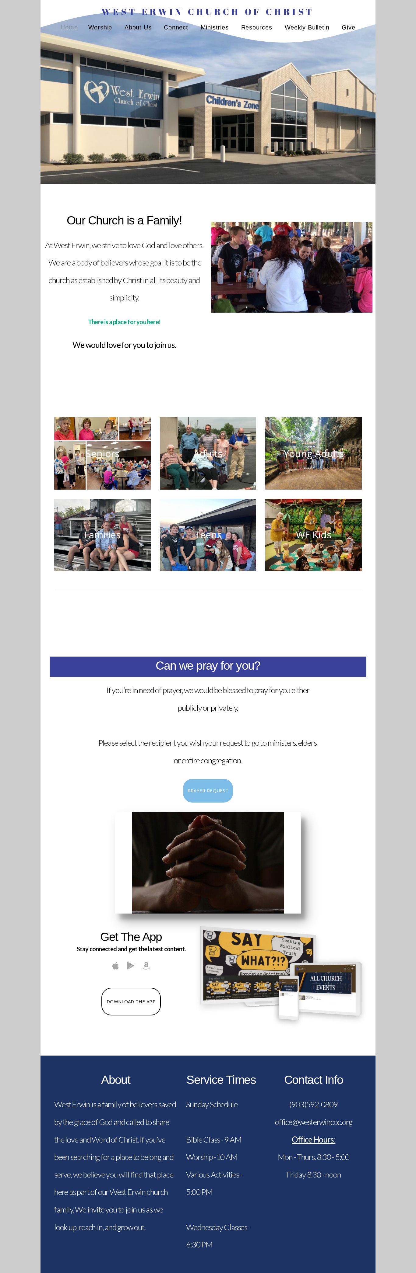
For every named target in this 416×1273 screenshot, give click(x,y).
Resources (257, 27)
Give (348, 27)
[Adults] (208, 489)
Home (69, 27)
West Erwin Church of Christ (208, 11)
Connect (177, 27)
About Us (139, 27)
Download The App (131, 1001)
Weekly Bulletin (308, 27)
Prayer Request (208, 790)
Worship (101, 27)
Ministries (216, 27)
